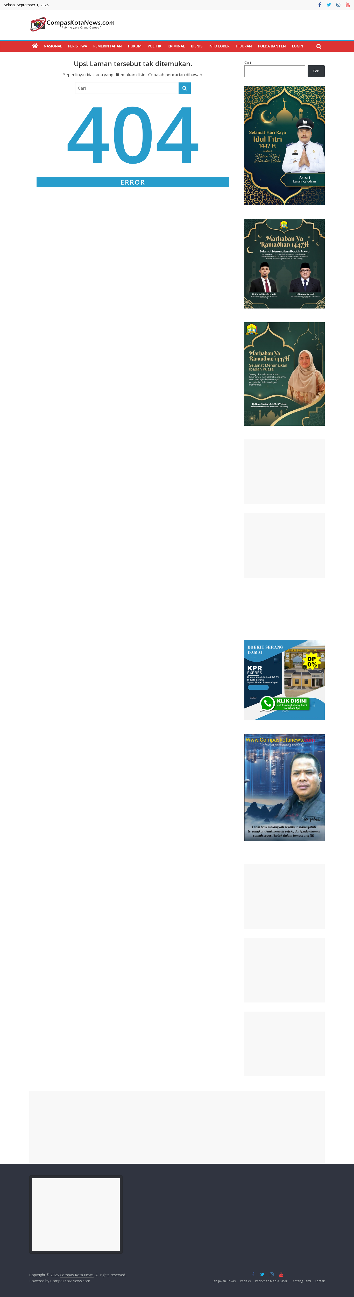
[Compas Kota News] (35, 46)
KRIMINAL (176, 46)
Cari (247, 62)
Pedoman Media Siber (271, 1281)
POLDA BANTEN (272, 46)
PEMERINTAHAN (107, 46)
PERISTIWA (77, 46)
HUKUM (134, 46)
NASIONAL (53, 46)
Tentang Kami (301, 1281)
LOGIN (297, 46)
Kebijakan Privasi (224, 1281)
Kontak (320, 1281)
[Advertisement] (284, 471)
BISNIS (196, 46)
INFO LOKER (219, 46)
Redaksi (245, 1281)
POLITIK (154, 46)
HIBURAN (244, 46)
